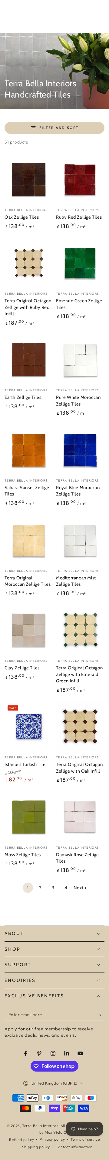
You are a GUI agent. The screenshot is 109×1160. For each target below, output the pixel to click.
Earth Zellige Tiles (23, 397)
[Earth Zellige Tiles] (29, 359)
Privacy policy (52, 1139)
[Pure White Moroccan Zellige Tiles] (80, 359)
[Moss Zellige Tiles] (29, 817)
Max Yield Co (56, 1132)
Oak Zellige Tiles (22, 217)
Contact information (73, 1147)
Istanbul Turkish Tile (25, 764)
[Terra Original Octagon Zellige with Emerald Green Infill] (80, 630)
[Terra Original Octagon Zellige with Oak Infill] (80, 726)
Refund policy (21, 1139)
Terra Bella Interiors (40, 1125)
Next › (80, 887)
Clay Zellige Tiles (22, 668)
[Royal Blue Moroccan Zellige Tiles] (80, 450)
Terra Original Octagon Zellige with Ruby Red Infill (28, 307)
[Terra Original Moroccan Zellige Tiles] (29, 540)
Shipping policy (36, 1147)
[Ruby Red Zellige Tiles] (80, 179)
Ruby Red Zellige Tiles (79, 217)
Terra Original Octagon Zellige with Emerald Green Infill (79, 674)
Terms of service (85, 1139)
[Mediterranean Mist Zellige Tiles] (80, 540)
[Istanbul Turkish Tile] (29, 726)
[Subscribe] (100, 1015)
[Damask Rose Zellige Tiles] (80, 817)
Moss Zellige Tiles (23, 854)
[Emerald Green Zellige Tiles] (80, 263)
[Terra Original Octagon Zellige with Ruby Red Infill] (29, 263)
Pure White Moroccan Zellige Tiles (78, 401)
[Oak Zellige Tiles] (29, 179)
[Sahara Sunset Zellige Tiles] (29, 450)
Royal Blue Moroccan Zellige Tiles (78, 491)
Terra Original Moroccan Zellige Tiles (28, 581)
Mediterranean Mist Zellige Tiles (76, 581)
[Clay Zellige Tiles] (29, 630)
